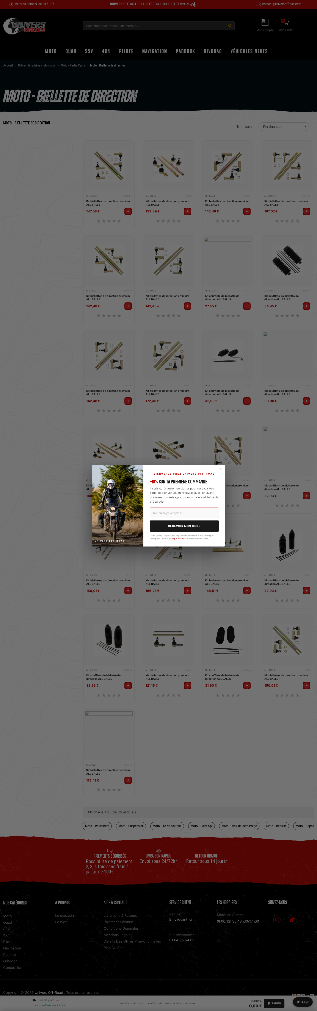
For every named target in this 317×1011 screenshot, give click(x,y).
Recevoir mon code (184, 526)
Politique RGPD (176, 538)
